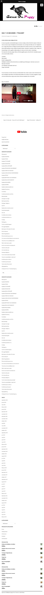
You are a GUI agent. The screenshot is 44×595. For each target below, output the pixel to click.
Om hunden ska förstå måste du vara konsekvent (10, 238)
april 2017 (3, 488)
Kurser (3, 529)
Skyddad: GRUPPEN (5, 184)
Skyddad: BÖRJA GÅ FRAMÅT (7, 165)
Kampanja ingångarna (5, 252)
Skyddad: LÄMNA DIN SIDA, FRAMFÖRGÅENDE (10, 172)
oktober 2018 (4, 453)
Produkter (3, 536)
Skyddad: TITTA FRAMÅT (6, 161)
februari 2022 (4, 407)
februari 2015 (4, 516)
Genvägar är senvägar (5, 198)
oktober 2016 (4, 500)
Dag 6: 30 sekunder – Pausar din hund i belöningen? (13, 120)
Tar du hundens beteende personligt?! (8, 254)
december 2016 (4, 495)
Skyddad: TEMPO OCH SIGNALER (7, 170)
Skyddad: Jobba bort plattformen (7, 187)
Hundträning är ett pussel (6, 261)
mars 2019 (3, 442)
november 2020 (4, 418)
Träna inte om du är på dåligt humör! (8, 240)
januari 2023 (4, 402)
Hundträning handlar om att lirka (7, 194)
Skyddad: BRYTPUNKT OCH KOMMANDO (9, 177)
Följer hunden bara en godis (7, 243)
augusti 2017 (4, 481)
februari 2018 (4, 467)
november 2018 (4, 451)
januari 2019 (4, 446)
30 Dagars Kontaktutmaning (9, 115)
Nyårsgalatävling (5, 266)
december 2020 (4, 416)
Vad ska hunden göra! (5, 247)
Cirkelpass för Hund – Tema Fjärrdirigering (9, 268)
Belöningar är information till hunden (8, 229)
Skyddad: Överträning (5, 189)
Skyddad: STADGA (5, 158)
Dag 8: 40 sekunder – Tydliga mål (34, 120)
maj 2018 (3, 460)
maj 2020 (3, 423)
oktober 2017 (4, 477)
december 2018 (4, 449)
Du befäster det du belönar (6, 215)
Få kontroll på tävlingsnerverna (7, 236)
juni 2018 (3, 458)
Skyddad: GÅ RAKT (5, 175)
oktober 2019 (4, 430)
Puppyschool (4, 137)
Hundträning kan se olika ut (6, 259)
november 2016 (4, 498)
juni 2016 (3, 505)
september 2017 (5, 479)
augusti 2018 (4, 456)
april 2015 (3, 512)
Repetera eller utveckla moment (7, 208)
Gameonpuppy (15, 36)
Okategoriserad (4, 531)
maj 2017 (3, 486)
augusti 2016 (4, 502)
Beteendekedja (4, 196)
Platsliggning (4, 222)
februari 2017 (4, 493)
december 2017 (4, 472)
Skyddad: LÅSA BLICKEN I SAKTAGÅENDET (9, 168)
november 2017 (4, 474)
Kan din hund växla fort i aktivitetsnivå (8, 245)
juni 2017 (3, 484)
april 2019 (3, 439)
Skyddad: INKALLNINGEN (6, 182)
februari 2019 (4, 444)
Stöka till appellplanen (6, 233)
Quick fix (3, 205)
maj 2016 (3, 507)
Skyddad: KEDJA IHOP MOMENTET (8, 179)
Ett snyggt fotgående (5, 226)
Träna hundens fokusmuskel (7, 264)
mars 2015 (3, 514)
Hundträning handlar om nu (6, 217)
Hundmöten (4, 191)
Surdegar (3, 219)
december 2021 (4, 411)
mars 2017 (3, 491)
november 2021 (4, 414)
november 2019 (4, 428)
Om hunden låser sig (5, 250)
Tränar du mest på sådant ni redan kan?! (9, 257)
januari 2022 (4, 409)
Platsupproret (4, 154)
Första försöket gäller (5, 210)
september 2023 (5, 400)
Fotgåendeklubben (5, 139)
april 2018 (3, 463)
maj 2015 (3, 509)
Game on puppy (10, 592)
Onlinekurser (4, 533)
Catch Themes (22, 592)
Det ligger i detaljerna (5, 203)
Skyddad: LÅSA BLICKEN (6, 163)
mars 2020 (3, 425)
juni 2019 (3, 435)
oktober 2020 (4, 421)
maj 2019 (3, 437)
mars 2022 (3, 404)
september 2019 (5, 432)
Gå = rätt (3, 212)
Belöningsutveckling (5, 201)
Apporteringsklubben (5, 141)
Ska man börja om (5, 231)
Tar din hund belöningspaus (6, 224)
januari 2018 (4, 470)
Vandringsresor (4, 538)
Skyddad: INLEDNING (5, 156)
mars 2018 (3, 465)
